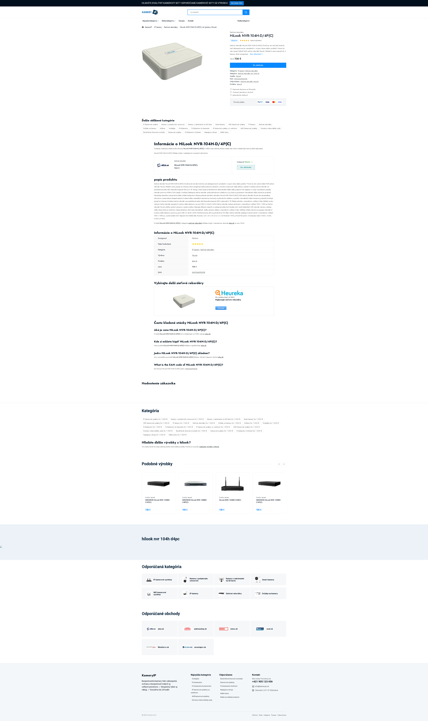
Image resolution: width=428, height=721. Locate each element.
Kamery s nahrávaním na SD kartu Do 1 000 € (223, 419)
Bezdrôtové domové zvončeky (154, 132)
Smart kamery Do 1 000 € (253, 419)
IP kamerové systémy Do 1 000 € (155, 419)
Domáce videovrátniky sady (271, 128)
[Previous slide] (279, 464)
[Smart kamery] (257, 579)
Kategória (267, 715)
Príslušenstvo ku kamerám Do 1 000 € (179, 427)
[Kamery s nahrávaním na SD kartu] (221, 579)
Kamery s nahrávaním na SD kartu (200, 124)
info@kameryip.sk (262, 686)
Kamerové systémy (174, 132)
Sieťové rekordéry (237, 32)
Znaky (260, 715)
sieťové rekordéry (195, 223)
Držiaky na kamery (149, 128)
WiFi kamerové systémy (236, 124)
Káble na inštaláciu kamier (229, 697)
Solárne (162, 128)
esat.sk (270, 629)
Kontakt (190, 21)
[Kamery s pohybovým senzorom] (185, 579)
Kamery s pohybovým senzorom (173, 124)
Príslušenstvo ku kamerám (200, 128)
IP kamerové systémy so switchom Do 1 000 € (213, 427)
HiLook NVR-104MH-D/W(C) (230, 500)
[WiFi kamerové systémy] (149, 593)
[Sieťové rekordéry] (221, 593)
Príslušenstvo (183, 128)
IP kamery (241, 71)
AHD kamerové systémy (249, 128)
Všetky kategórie (243, 21)
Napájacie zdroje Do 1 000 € (154, 435)
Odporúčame (281, 715)
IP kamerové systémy (150, 124)
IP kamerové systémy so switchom (225, 128)
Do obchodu (258, 65)
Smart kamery (220, 124)
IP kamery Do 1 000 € (181, 423)
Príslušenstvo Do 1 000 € (152, 427)
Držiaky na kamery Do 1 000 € (229, 423)
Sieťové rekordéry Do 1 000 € (204, 423)
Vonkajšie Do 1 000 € (271, 423)
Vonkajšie (172, 128)
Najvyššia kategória (150, 21)
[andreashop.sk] (187, 629)
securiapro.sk (200, 647)
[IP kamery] (185, 593)
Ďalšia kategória (168, 21)
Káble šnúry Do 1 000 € (177, 435)
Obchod (254, 715)
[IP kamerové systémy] (149, 579)
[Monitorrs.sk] (151, 647)
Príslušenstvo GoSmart (193, 132)
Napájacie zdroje (210, 132)
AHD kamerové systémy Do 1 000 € (246, 427)
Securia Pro (236, 3)
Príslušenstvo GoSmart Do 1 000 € (249, 431)
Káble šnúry (224, 132)
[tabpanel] (172, 61)
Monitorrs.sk (163, 647)
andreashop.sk (200, 629)
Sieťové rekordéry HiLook (249, 81)
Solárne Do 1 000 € (251, 423)
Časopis (182, 21)
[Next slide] (284, 464)
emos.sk (234, 629)
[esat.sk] (260, 629)
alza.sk (239, 84)
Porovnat (221, 308)
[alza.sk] (151, 629)
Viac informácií (256, 54)
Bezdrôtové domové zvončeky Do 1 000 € (191, 431)
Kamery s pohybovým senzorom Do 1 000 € (187, 419)
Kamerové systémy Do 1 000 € (222, 431)
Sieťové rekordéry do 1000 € (248, 73)
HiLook (238, 76)
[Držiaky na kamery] (257, 593)
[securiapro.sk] (187, 647)
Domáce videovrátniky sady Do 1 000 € (158, 431)
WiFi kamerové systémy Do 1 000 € (156, 423)
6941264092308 (240, 79)
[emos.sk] (224, 629)
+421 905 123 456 (262, 681)
